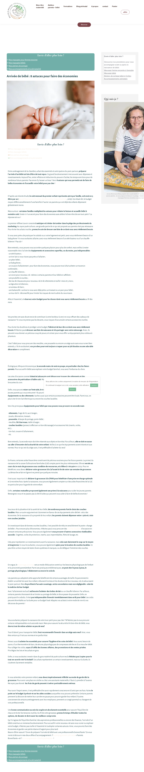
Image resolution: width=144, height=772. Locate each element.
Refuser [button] (72, 389)
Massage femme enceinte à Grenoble (119, 70)
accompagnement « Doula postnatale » (37, 738)
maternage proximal (26, 565)
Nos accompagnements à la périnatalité (25, 69)
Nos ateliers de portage (18, 66)
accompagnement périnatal (64, 735)
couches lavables (74, 529)
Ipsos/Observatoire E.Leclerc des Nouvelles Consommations (43, 199)
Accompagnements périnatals (115, 79)
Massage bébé (110, 73)
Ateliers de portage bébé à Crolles (117, 76)
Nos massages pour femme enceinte (23, 60)
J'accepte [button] (94, 385)
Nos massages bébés (17, 63)
